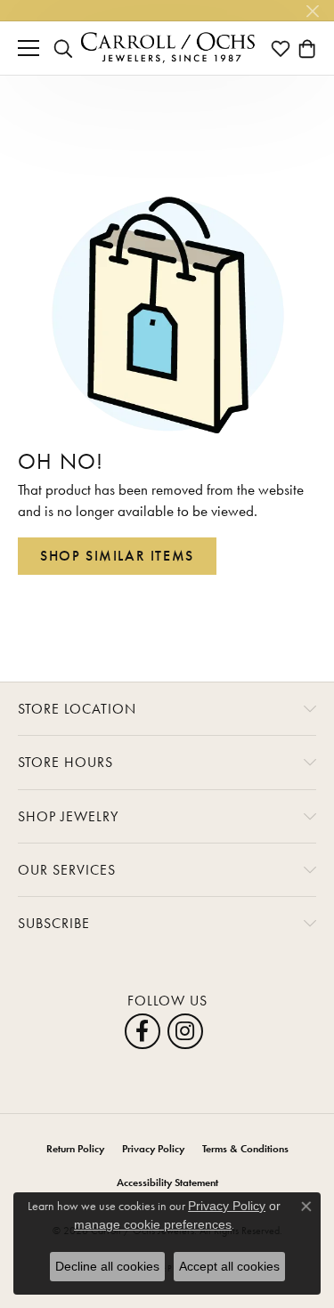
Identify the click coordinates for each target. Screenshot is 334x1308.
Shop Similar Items (117, 555)
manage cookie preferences (153, 1224)
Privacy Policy (153, 1149)
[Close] (312, 11)
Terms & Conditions (245, 1149)
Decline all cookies (107, 1266)
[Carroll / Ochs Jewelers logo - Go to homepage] (167, 47)
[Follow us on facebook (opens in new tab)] (142, 1031)
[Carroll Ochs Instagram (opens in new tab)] (185, 1031)
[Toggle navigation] (28, 48)
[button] (63, 48)
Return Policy (75, 1149)
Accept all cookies (229, 1266)
